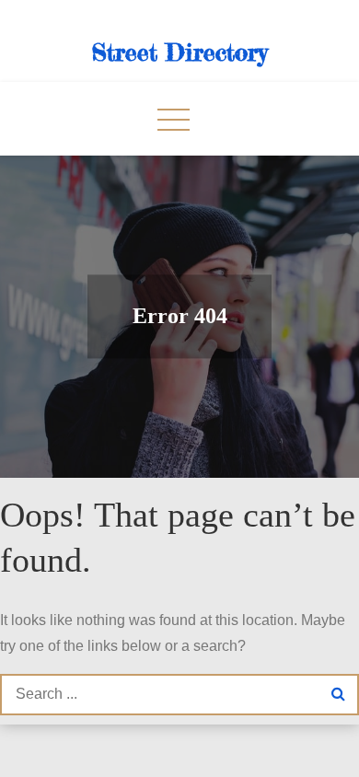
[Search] (338, 694)
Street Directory (180, 52)
